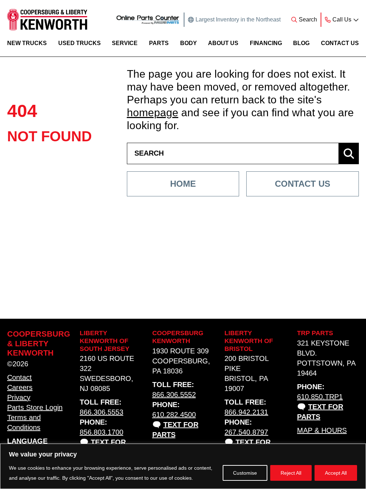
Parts (159, 43)
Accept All (336, 473)
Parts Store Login (35, 407)
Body (188, 43)
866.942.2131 (246, 412)
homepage (152, 112)
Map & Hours (322, 430)
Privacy (18, 397)
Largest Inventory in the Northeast (238, 19)
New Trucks (27, 43)
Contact (19, 377)
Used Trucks (79, 43)
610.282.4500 (174, 415)
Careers (20, 387)
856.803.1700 (101, 432)
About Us (223, 43)
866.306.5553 (101, 412)
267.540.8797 (246, 432)
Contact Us (340, 43)
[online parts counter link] (147, 19)
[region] (183, 466)
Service (125, 43)
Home (183, 184)
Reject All (291, 473)
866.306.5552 (174, 394)
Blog (301, 43)
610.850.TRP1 (320, 397)
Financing (266, 43)
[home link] (47, 19)
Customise (245, 473)
